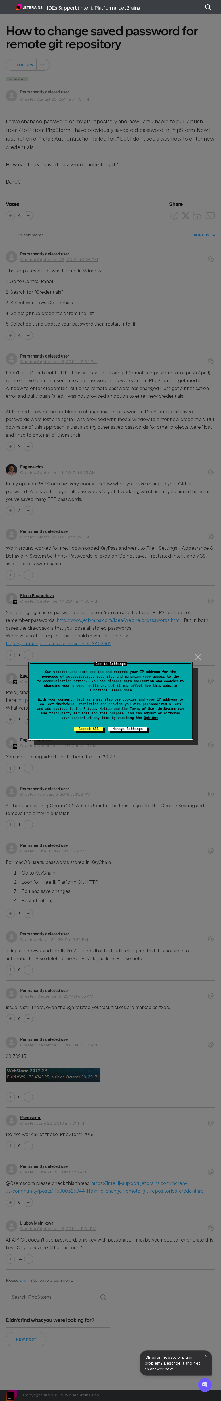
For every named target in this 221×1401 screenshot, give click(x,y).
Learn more (122, 690)
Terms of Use (142, 708)
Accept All (89, 729)
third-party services (69, 713)
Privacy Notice (97, 708)
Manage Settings (128, 729)
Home (29, 7)
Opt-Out (151, 718)
